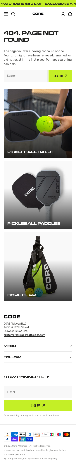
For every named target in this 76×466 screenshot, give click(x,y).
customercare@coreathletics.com (24, 335)
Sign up (35, 405)
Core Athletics (19, 446)
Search (58, 76)
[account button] (63, 14)
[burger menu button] (6, 14)
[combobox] (26, 76)
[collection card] (38, 123)
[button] (70, 14)
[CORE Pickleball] (38, 14)
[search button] (13, 14)
